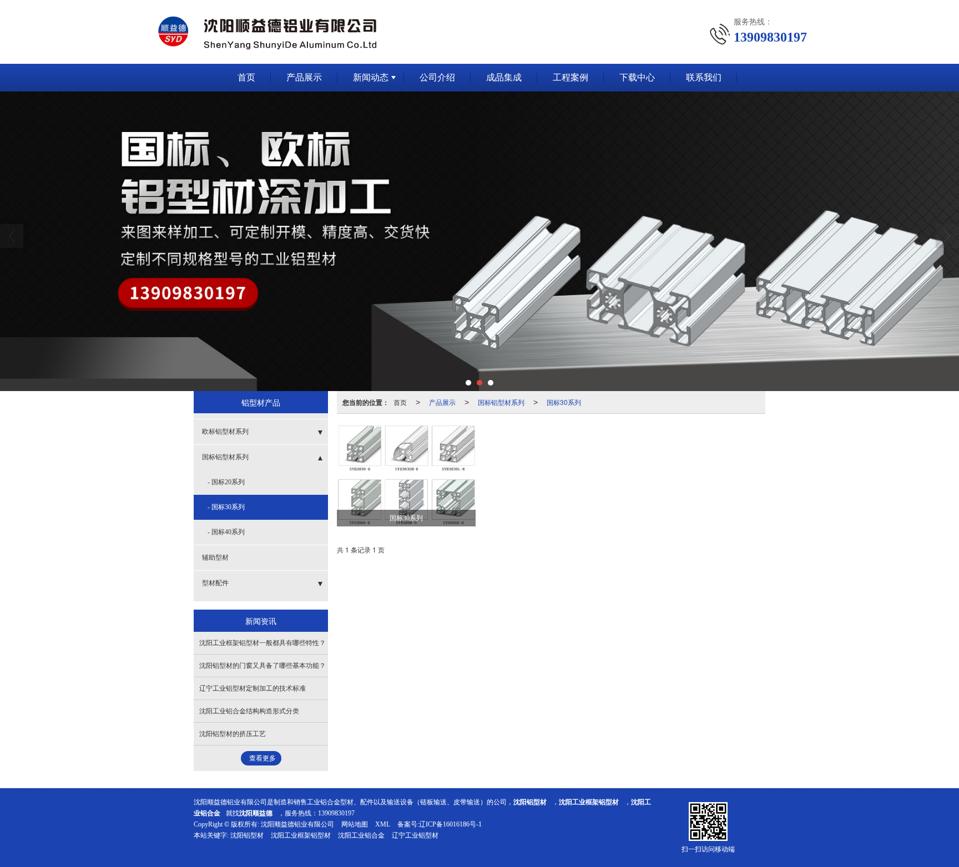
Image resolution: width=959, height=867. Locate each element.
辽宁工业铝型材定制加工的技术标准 (252, 688)
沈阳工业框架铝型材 (301, 835)
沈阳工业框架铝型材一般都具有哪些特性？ (262, 643)
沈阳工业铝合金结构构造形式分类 (249, 711)
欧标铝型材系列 (225, 431)
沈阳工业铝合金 (361, 835)
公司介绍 (437, 77)
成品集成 (504, 77)
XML (382, 824)
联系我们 (703, 77)
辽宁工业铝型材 (415, 835)
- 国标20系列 (226, 482)
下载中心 (637, 77)
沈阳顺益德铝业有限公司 (297, 824)
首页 (246, 77)
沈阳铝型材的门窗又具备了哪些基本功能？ (262, 666)
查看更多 (262, 758)
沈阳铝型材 (247, 835)
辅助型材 (215, 557)
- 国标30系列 (226, 507)
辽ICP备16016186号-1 (450, 824)
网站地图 (354, 824)
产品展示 (304, 77)
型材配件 (215, 583)
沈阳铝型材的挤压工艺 (232, 734)
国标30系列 (564, 402)
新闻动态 (370, 77)
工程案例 (570, 77)
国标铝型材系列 (501, 402)
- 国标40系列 (226, 532)
